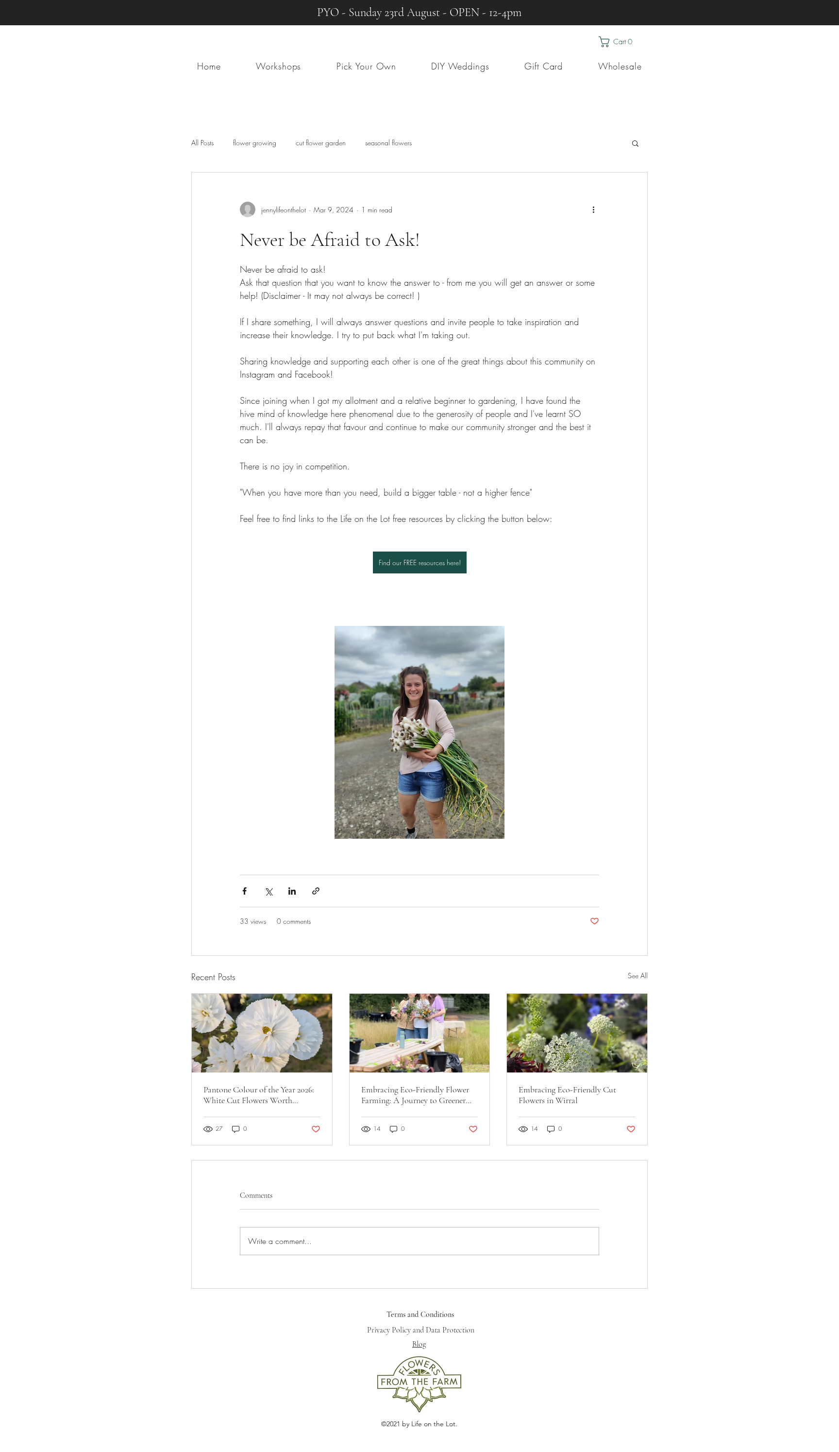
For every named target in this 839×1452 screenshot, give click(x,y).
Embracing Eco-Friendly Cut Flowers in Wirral (567, 1095)
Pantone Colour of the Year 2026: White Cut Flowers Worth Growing (258, 1095)
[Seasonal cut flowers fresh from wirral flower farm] (577, 1033)
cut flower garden (321, 142)
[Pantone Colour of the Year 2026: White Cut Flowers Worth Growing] (262, 1033)
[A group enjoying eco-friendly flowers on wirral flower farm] (420, 1033)
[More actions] (593, 209)
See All (638, 975)
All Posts (202, 142)
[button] (623, 41)
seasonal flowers (388, 142)
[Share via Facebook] (244, 891)
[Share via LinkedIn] (292, 891)
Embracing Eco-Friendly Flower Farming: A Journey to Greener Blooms (415, 1095)
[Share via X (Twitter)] (268, 891)
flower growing (254, 142)
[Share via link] (315, 891)
